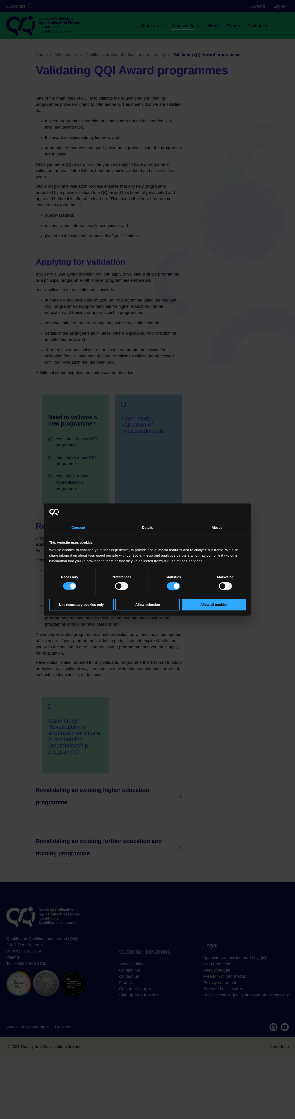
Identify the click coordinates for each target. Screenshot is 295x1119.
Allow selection (147, 604)
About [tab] (217, 527)
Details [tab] (147, 527)
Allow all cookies (213, 604)
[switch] (121, 586)
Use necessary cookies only (81, 604)
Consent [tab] (78, 527)
